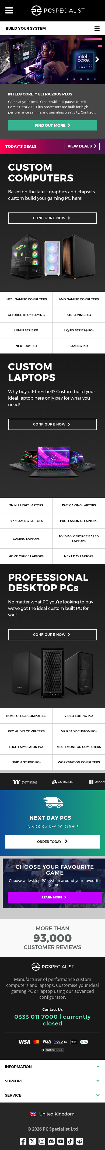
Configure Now (49, 218)
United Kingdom (57, 1114)
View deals (80, 146)
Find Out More (51, 125)
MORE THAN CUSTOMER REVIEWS (53, 937)
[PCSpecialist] (58, 10)
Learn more (52, 897)
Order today (49, 842)
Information (18, 1066)
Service (13, 1095)
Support (14, 1081)
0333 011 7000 (36, 1016)
